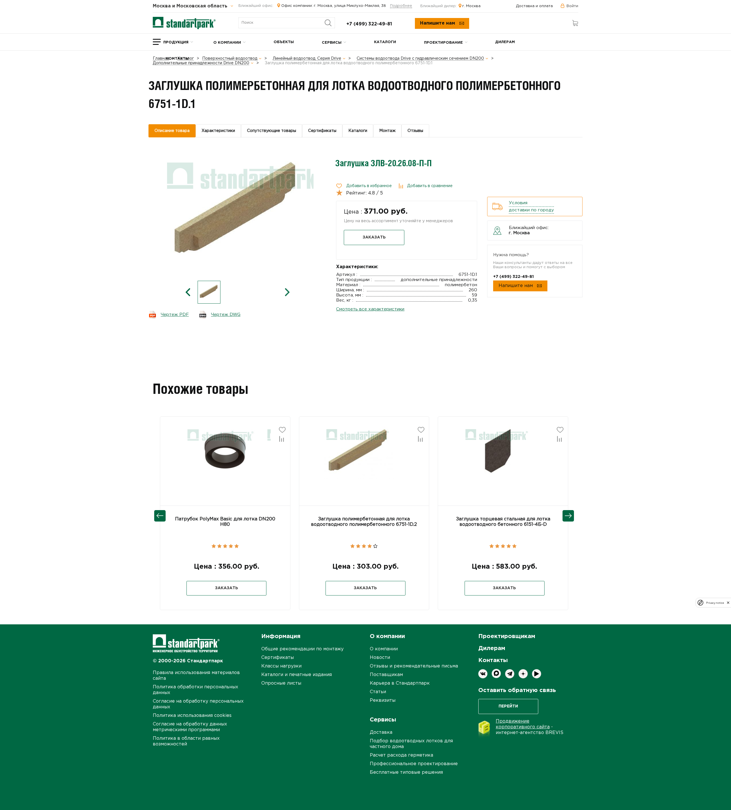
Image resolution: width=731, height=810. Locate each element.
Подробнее (401, 5)
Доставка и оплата (534, 6)
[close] (728, 602)
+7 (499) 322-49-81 (369, 24)
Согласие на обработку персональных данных (198, 704)
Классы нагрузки (281, 666)
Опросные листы (281, 683)
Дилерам (505, 42)
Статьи (378, 692)
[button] (202, 452)
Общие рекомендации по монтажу (302, 649)
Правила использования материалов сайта (196, 676)
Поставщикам (386, 675)
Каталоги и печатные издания (296, 675)
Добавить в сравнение (430, 186)
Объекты (284, 42)
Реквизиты (382, 700)
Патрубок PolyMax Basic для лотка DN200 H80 (225, 522)
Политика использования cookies (192, 715)
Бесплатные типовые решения (406, 772)
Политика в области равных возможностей (186, 741)
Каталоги (385, 42)
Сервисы (332, 42)
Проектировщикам (506, 636)
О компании (227, 42)
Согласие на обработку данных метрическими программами (190, 727)
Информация (280, 636)
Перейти (508, 706)
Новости (380, 657)
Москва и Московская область (191, 6)
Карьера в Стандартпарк (400, 683)
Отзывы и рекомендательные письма (414, 666)
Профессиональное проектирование (414, 764)
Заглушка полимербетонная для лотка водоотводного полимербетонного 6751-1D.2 (364, 522)
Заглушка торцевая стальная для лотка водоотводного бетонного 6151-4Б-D (503, 522)
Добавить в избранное (369, 186)
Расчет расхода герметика (401, 755)
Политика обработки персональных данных (195, 690)
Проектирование (443, 42)
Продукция (175, 42)
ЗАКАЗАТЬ (374, 237)
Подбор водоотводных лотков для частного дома (411, 744)
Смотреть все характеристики (370, 309)
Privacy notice (715, 602)
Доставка (381, 732)
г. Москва (471, 6)
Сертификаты (277, 657)
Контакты (177, 58)
